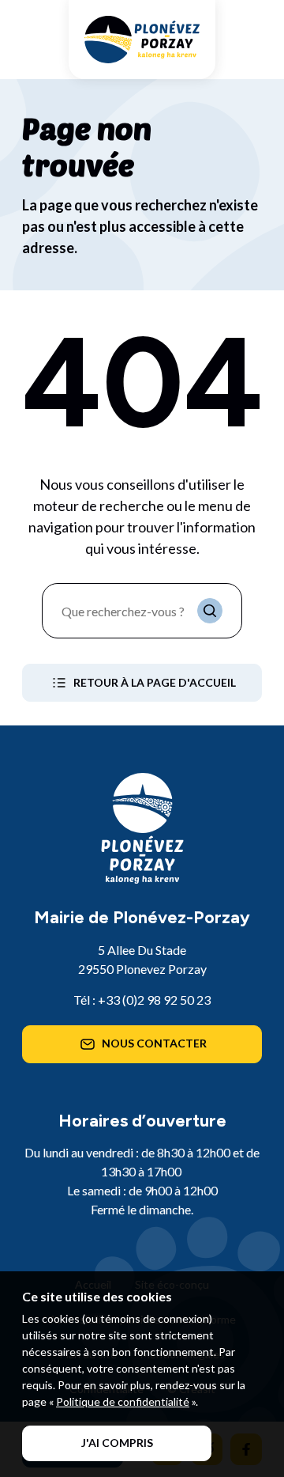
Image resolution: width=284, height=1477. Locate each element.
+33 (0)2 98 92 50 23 (154, 999)
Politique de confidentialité (122, 1401)
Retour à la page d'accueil (154, 682)
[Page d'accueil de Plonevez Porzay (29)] (142, 39)
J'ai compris (117, 1442)
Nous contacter (154, 1043)
